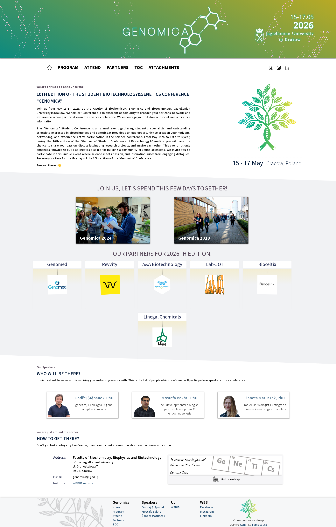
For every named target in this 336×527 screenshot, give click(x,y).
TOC (138, 67)
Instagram (207, 512)
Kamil (243, 525)
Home (117, 507)
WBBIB (175, 507)
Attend (92, 67)
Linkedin (206, 516)
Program (68, 67)
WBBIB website (83, 483)
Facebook (206, 507)
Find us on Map (230, 479)
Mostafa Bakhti (152, 512)
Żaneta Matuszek (153, 516)
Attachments (164, 67)
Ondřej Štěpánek (153, 507)
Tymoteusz (259, 525)
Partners (118, 67)
